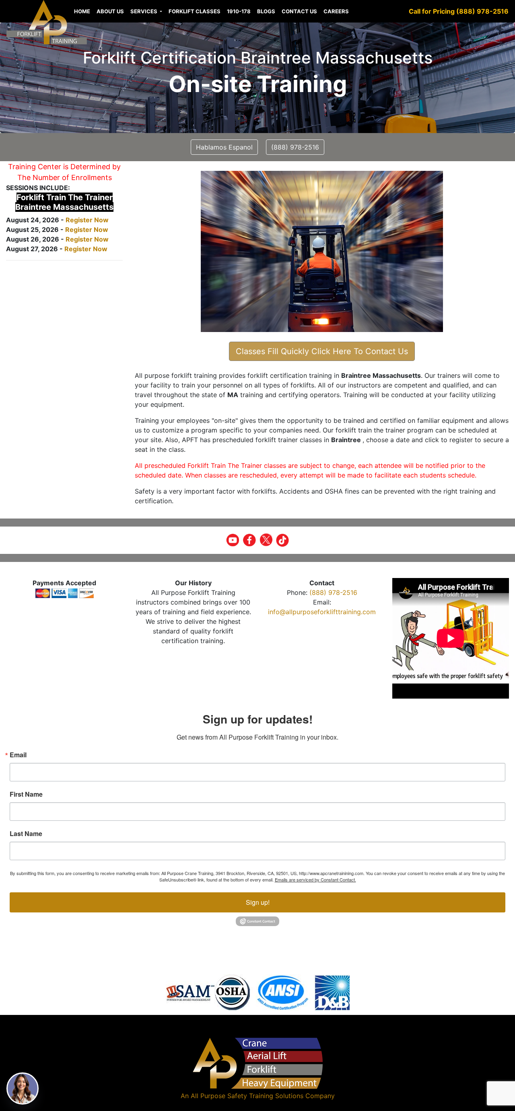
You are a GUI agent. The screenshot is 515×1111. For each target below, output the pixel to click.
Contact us (299, 11)
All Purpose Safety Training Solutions (247, 1096)
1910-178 (239, 11)
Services (144, 11)
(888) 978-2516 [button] (295, 147)
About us (110, 11)
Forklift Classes (194, 11)
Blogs (266, 11)
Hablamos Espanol (224, 147)
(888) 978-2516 (333, 592)
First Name (26, 794)
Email (18, 755)
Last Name (26, 833)
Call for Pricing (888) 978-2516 (459, 11)
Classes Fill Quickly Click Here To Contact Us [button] (322, 351)
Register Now (87, 220)
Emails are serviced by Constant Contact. (315, 879)
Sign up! (258, 902)
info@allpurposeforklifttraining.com (322, 612)
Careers (336, 11)
